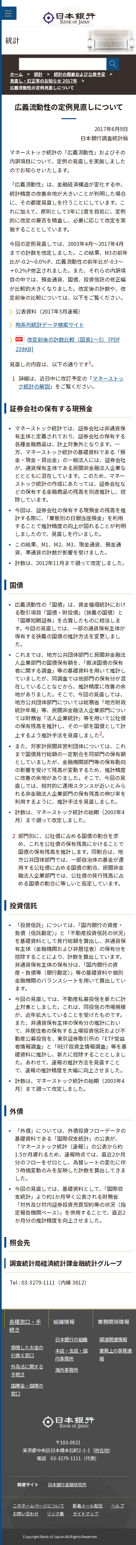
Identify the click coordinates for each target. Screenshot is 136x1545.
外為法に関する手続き (27, 1370)
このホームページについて (38, 1505)
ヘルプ (117, 1505)
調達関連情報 (113, 1339)
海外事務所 (66, 1369)
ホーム (16, 74)
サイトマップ (85, 1513)
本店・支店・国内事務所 (71, 1354)
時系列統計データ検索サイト (50, 324)
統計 (38, 74)
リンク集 (55, 1513)
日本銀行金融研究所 (67, 1484)
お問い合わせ (26, 1513)
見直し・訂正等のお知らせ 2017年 (43, 81)
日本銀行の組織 (71, 1339)
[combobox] (63, 64)
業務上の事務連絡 (115, 1354)
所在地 (102, 1450)
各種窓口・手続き (25, 1325)
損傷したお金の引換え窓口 (27, 1351)
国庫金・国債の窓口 (27, 1389)
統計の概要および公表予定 (79, 74)
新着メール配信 (88, 1505)
